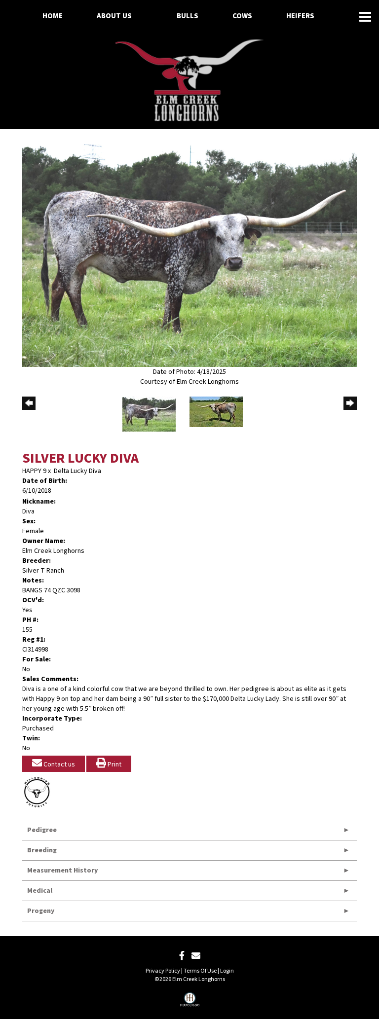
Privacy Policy (163, 971)
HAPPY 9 (34, 471)
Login (227, 971)
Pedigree (42, 830)
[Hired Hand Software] (189, 1003)
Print (113, 764)
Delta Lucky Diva (77, 471)
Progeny (40, 911)
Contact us (58, 764)
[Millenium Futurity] (39, 792)
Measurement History (62, 870)
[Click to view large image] (189, 255)
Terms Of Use (200, 971)
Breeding (42, 850)
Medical (39, 891)
